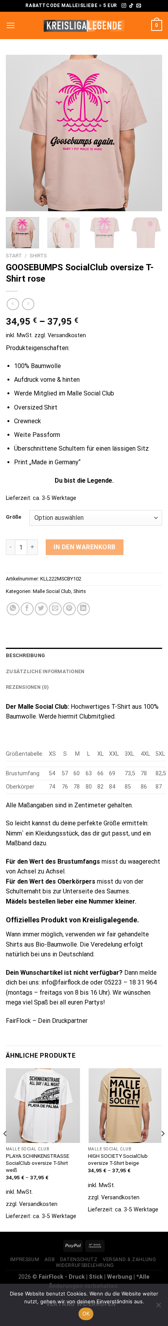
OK (86, 1313)
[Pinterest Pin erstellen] (69, 608)
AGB (50, 1259)
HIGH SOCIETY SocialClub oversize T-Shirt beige (118, 1159)
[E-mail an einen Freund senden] (55, 608)
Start (14, 255)
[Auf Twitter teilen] (41, 608)
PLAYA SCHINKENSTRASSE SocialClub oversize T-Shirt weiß (37, 1163)
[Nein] (158, 1307)
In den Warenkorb (85, 547)
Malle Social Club (52, 591)
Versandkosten (67, 335)
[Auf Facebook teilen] (27, 608)
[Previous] (19, 133)
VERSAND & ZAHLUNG (129, 1259)
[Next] (149, 133)
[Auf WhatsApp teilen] (13, 608)
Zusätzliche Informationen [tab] (45, 671)
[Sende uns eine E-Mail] (138, 6)
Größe (13, 517)
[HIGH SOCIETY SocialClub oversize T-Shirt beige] (125, 1105)
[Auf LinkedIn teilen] (83, 608)
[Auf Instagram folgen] (124, 6)
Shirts (38, 255)
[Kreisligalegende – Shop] (84, 25)
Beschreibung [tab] (25, 655)
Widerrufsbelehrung (85, 1265)
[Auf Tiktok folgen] (131, 6)
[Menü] (10, 25)
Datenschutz (79, 1259)
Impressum (24, 1259)
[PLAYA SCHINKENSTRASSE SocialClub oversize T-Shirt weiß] (43, 1105)
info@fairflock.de (65, 982)
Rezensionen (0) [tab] (27, 687)
